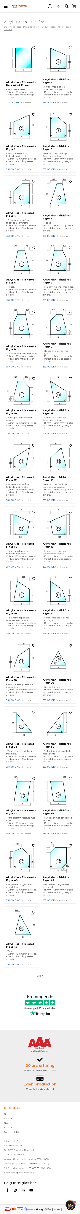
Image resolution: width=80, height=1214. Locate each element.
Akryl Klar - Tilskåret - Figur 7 (58, 281)
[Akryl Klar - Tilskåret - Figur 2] (21, 127)
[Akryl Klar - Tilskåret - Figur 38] (58, 791)
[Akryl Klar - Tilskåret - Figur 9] (58, 324)
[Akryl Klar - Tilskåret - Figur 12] (21, 458)
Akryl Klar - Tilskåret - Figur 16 (21, 612)
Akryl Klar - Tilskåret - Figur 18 (21, 679)
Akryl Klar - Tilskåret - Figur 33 (21, 745)
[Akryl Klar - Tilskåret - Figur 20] (58, 659)
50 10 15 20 (34, 1168)
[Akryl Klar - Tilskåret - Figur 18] (21, 658)
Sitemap (8, 1127)
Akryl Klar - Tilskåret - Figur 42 (58, 879)
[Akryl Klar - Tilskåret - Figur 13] (58, 458)
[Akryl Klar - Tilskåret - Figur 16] (21, 591)
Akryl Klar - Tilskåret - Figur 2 (21, 148)
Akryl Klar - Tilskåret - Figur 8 (21, 348)
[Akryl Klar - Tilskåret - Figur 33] (21, 724)
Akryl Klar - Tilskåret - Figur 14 (21, 545)
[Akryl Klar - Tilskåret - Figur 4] (21, 193)
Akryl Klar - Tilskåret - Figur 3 (58, 148)
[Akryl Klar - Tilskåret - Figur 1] (58, 60)
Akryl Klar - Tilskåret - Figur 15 (58, 545)
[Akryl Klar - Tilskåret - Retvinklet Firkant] (21, 61)
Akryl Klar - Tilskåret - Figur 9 (58, 345)
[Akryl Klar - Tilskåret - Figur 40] (21, 858)
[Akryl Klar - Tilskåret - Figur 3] (58, 127)
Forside (17, 27)
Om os (7, 1114)
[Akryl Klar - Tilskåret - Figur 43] (21, 924)
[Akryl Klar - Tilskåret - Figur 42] (58, 858)
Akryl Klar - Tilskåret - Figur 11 (58, 412)
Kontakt (8, 1118)
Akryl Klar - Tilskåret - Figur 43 (21, 945)
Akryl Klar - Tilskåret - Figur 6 (21, 281)
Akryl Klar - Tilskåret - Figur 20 (58, 681)
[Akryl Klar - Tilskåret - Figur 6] (21, 260)
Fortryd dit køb (12, 1132)
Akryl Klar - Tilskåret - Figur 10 (21, 412)
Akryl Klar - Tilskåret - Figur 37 (21, 812)
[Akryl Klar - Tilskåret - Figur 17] (58, 591)
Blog (6, 1123)
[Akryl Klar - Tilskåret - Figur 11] (58, 391)
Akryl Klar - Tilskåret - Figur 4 (21, 214)
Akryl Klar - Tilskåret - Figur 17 (58, 612)
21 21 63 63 (31, 1163)
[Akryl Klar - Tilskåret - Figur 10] (21, 391)
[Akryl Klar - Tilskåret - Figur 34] (58, 724)
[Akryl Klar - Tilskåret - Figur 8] (21, 325)
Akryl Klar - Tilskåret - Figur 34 (58, 745)
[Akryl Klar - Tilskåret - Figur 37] (21, 791)
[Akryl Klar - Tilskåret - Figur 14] (21, 524)
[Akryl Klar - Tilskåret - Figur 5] (58, 195)
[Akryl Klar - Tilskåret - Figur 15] (58, 524)
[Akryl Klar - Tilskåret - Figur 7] (58, 260)
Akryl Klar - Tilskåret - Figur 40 (21, 879)
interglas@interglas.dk (23, 1172)
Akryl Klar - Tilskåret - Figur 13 (58, 478)
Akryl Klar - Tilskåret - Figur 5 (58, 217)
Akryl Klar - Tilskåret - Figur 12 (21, 478)
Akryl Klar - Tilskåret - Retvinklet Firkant (21, 84)
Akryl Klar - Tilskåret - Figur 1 (58, 81)
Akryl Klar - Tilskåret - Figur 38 (58, 812)
